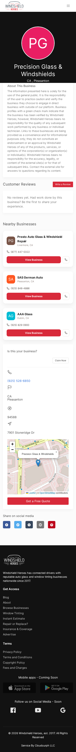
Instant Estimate (14, 618)
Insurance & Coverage (17, 629)
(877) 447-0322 (20, 251)
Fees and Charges (15, 667)
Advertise (9, 634)
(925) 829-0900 (20, 324)
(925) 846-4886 (20, 288)
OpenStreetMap (47, 492)
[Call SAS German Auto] (65, 296)
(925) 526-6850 (18, 381)
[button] (68, 6)
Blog (6, 597)
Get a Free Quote (38, 501)
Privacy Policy (12, 652)
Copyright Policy (14, 662)
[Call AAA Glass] (65, 332)
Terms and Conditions (17, 657)
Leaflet (32, 492)
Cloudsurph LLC (45, 745)
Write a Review (63, 184)
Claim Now (60, 360)
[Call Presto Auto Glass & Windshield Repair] (65, 259)
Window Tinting (13, 613)
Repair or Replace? (15, 624)
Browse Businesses (16, 608)
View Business (33, 259)
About (7, 602)
